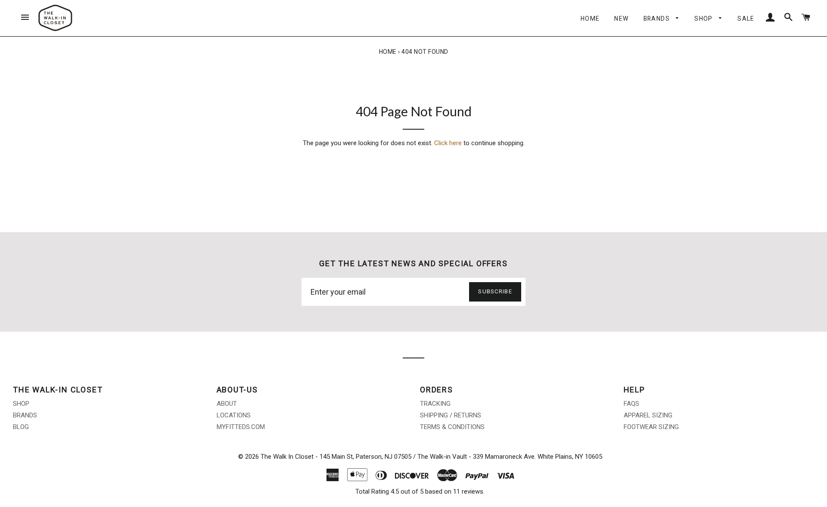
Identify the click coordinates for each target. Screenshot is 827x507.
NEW (621, 18)
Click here (448, 143)
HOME (590, 18)
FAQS (631, 403)
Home (388, 51)
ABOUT (227, 403)
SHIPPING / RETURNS (450, 415)
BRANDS (658, 18)
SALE (746, 18)
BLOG (21, 427)
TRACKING (435, 403)
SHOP (704, 18)
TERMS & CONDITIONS (452, 427)
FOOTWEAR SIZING (651, 427)
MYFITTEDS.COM (241, 427)
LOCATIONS (234, 415)
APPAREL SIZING (648, 415)
